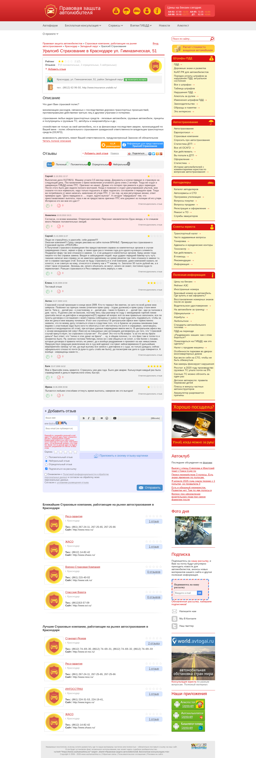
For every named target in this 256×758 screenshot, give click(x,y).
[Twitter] (154, 153)
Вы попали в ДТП (184, 155)
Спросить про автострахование (192, 140)
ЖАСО (69, 541)
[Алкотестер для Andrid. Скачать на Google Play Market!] (188, 708)
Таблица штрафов (184, 88)
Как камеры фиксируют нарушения (194, 363)
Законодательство (184, 103)
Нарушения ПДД (183, 92)
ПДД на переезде (184, 331)
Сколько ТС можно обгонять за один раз (191, 375)
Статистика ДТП (183, 143)
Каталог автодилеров (186, 189)
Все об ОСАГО (182, 147)
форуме (207, 462)
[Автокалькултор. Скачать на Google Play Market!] (188, 719)
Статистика (180, 163)
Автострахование (185, 122)
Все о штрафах (182, 84)
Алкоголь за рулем (184, 96)
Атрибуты (179, 317)
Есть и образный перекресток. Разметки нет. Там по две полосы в (192, 489)
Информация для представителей (145, 144)
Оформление (181, 159)
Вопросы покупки (184, 200)
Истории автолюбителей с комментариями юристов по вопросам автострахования (190, 169)
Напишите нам (187, 611)
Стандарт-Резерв (75, 638)
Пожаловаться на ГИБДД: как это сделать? (193, 342)
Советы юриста (184, 226)
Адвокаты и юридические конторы (193, 245)
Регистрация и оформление (190, 208)
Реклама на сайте (155, 754)
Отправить (152, 487)
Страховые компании (186, 136)
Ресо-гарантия (73, 516)
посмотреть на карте (136, 79)
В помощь (179, 256)
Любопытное (181, 321)
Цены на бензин (183, 281)
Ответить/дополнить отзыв (150, 204)
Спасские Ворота (75, 592)
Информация (181, 264)
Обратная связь (109, 754)
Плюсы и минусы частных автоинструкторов (188, 387)
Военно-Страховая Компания (82, 566)
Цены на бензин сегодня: (184, 7)
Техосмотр (180, 248)
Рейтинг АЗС (181, 285)
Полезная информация (189, 274)
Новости (164, 25)
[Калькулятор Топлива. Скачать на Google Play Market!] (188, 730)
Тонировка (180, 241)
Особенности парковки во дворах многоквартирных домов (193, 352)
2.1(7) (77, 61)
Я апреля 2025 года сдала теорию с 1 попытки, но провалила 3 (193, 482)
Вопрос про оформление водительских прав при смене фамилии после (189, 496)
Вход (155, 43)
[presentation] (49, 164)
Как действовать (183, 151)
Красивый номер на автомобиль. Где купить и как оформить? (193, 294)
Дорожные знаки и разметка (190, 68)
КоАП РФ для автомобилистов (191, 72)
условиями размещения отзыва (73, 482)
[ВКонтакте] (150, 153)
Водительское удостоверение (191, 305)
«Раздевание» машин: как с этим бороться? (193, 336)
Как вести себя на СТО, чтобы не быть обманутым (193, 358)
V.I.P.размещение (113, 145)
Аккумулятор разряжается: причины (189, 394)
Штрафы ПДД (182, 58)
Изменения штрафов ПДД (189, 99)
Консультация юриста (184, 681)
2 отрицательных (90, 65)
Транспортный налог (186, 233)
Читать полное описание (57, 140)
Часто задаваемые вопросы (190, 237)
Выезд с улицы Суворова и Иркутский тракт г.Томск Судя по (193, 469)
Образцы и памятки (185, 107)
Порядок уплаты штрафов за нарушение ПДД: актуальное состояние (190, 78)
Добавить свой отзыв (96, 153)
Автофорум (50, 25)
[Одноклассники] (157, 153)
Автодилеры (182, 182)
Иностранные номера (186, 289)
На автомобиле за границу (189, 309)
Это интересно (182, 111)
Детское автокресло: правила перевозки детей (191, 381)
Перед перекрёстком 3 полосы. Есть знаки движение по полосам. (192, 476)
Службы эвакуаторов (186, 216)
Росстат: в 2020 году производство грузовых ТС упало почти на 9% (193, 369)
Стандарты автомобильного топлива (190, 326)
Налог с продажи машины (189, 347)
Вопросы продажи (184, 204)
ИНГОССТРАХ (74, 688)
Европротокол (182, 132)
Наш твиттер (186, 625)
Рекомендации (182, 260)
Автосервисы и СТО (185, 193)
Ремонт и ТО (181, 212)
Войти (52, 423)
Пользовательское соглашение (132, 754)
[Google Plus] (161, 153)
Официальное (182, 313)
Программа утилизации (187, 196)
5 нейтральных (108, 65)
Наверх (115, 153)
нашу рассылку (199, 560)
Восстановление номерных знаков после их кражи (193, 300)
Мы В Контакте (187, 618)
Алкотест (183, 25)
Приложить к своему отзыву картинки (123, 455)
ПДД (176, 64)
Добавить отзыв (57, 69)
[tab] (49, 164)
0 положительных (70, 65)
